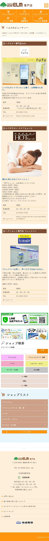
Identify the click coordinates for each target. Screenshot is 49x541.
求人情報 (36, 369)
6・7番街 (24, 385)
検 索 (42, 350)
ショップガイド (14, 33)
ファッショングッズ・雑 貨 (13, 408)
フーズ (12, 363)
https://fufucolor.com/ (25, 116)
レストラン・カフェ (37, 363)
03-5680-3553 (22, 296)
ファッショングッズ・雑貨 (36, 357)
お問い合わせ (9, 496)
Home (4, 33)
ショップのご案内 (25, 431)
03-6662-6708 (22, 213)
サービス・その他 (27, 33)
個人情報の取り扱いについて (15, 501)
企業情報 (7, 516)
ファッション (12, 357)
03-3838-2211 (24, 468)
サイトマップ (9, 511)
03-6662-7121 (22, 112)
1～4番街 (24, 376)
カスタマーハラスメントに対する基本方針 (20, 506)
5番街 (24, 381)
